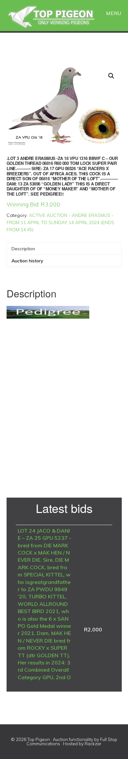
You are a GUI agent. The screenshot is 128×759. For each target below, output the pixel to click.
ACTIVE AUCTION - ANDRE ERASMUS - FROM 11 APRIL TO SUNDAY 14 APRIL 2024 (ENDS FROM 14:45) (60, 222)
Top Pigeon (59, 17)
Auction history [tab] (27, 261)
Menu (113, 13)
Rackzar (93, 743)
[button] (111, 76)
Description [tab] (23, 249)
